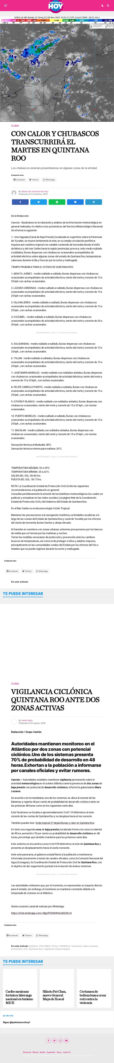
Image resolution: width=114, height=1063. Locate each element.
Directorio (27, 1052)
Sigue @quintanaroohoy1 (16, 1022)
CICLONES (44, 946)
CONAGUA (64, 946)
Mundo (42, 1052)
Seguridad (51, 1052)
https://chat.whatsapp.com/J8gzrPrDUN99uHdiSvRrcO (41, 913)
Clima (55, 946)
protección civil (19, 949)
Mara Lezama (90, 946)
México (35, 1052)
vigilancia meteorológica (57, 949)
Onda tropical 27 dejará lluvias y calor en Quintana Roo (64, 822)
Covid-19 (66, 1052)
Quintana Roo (36, 949)
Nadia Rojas (27, 720)
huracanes (76, 946)
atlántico (33, 946)
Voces (59, 1052)
